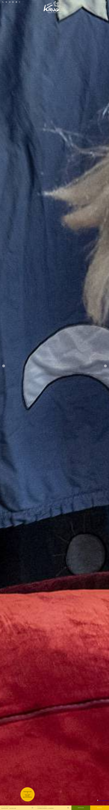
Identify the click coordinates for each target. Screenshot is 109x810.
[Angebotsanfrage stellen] (10, 2)
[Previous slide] (105, 365)
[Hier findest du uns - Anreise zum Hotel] (20, 2)
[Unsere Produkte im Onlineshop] (6, 2)
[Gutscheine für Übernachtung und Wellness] (16, 2)
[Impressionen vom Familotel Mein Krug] (13, 2)
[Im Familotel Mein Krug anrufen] (3, 2)
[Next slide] (3, 365)
